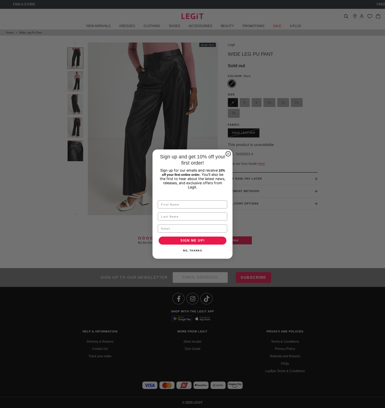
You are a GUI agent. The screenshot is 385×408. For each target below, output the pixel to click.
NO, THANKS (192, 250)
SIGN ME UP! (192, 240)
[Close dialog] (228, 153)
